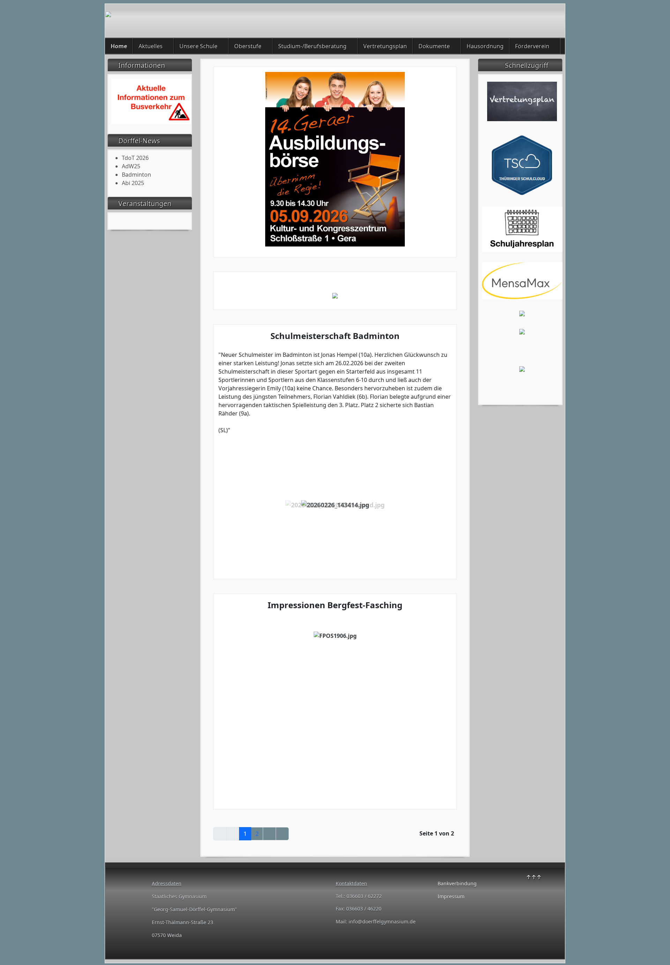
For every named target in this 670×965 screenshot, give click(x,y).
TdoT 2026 (135, 158)
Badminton (136, 174)
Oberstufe (247, 46)
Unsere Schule (198, 46)
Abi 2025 (133, 183)
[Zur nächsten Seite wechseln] (269, 833)
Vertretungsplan (385, 46)
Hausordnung (485, 46)
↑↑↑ (534, 877)
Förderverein (532, 46)
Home (119, 46)
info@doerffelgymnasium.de (382, 921)
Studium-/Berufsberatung (312, 46)
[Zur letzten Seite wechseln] (282, 833)
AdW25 (131, 166)
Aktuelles (151, 46)
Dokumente (434, 46)
